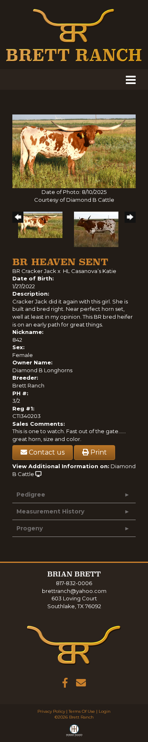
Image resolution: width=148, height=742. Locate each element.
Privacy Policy (51, 711)
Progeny (29, 528)
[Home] (74, 645)
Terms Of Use (82, 711)
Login (105, 711)
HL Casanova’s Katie (89, 271)
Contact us (46, 452)
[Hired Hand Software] (74, 732)
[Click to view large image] (74, 150)
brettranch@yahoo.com (74, 591)
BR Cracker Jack (34, 271)
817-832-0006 (74, 583)
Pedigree (30, 494)
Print (98, 452)
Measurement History (50, 511)
